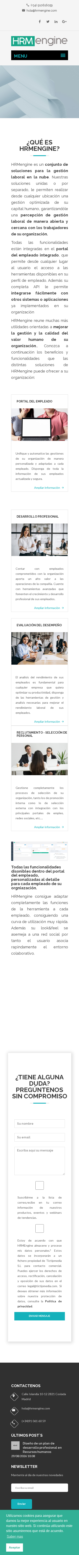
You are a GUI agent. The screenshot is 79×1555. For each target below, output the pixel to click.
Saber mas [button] (15, 1536)
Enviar (21, 1503)
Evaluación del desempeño (39, 625)
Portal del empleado (34, 401)
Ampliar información (47, 487)
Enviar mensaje (39, 1316)
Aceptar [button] (14, 1547)
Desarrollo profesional (38, 516)
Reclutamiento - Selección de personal (42, 734)
